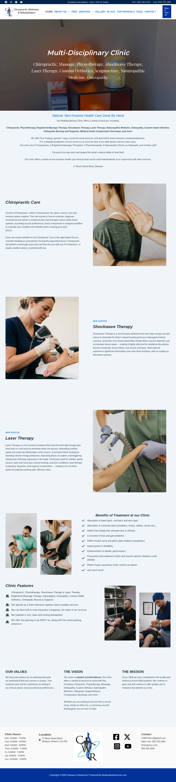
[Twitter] (11, 2)
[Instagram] (16, 2)
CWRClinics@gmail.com (153, 738)
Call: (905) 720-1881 (162, 2)
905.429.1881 (148, 748)
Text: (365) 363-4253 (141, 2)
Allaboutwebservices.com (114, 775)
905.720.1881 (159, 741)
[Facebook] (6, 2)
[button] (68, 12)
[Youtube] (21, 2)
